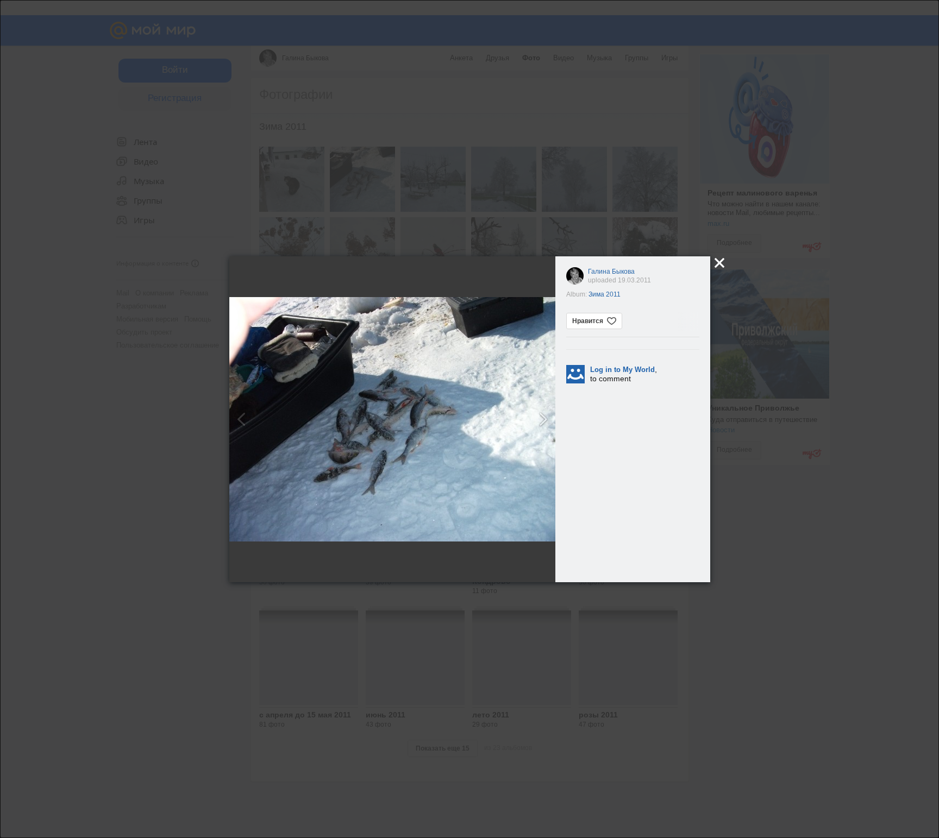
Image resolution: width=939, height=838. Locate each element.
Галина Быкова (611, 271)
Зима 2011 (605, 294)
